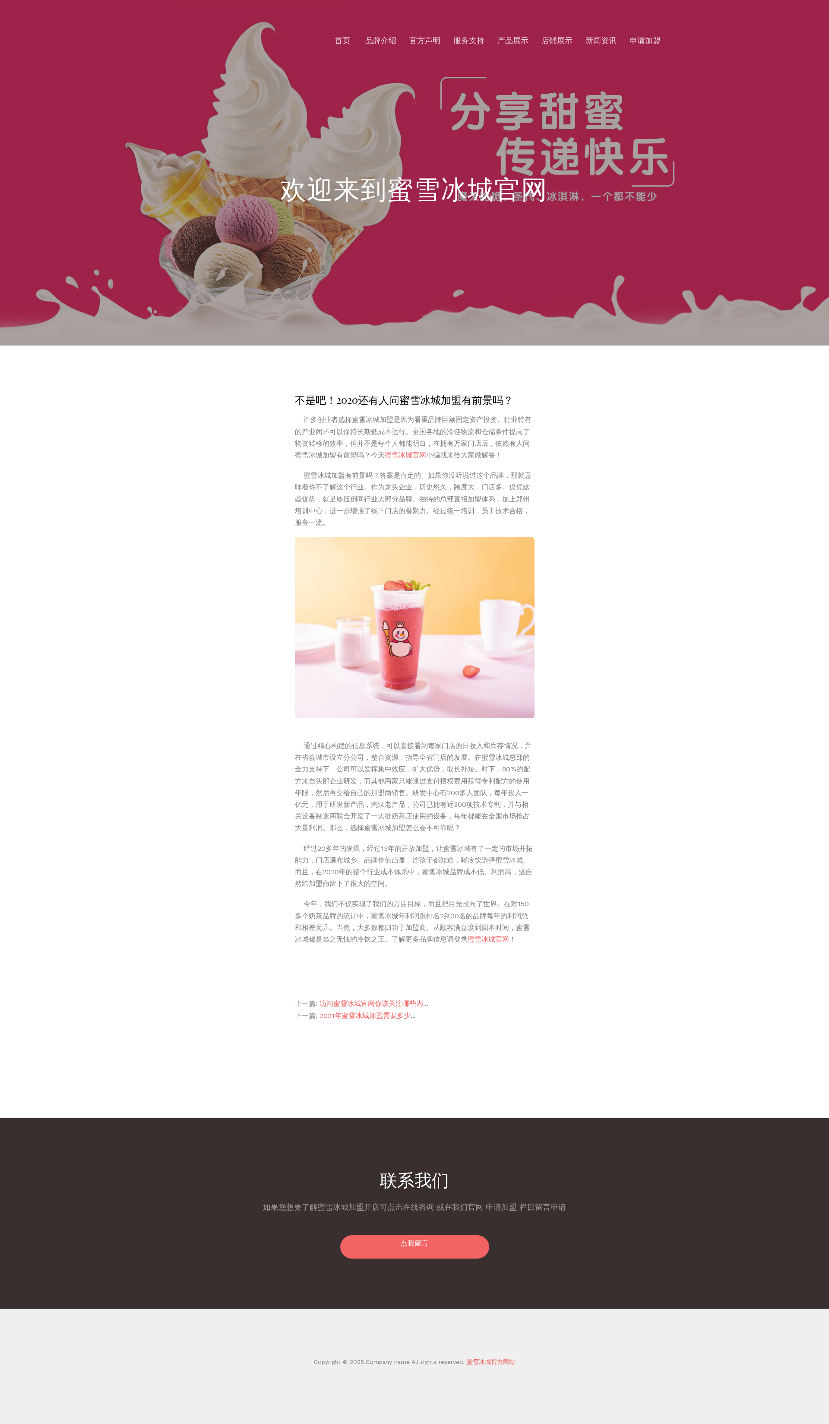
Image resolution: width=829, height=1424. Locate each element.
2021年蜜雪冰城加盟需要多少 (365, 1016)
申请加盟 (645, 40)
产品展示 (512, 40)
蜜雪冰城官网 (405, 455)
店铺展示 (557, 40)
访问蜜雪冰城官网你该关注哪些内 (371, 1003)
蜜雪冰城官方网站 (490, 1361)
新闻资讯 (601, 40)
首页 (342, 40)
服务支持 (468, 40)
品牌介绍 (380, 40)
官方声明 (424, 40)
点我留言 (414, 1243)
